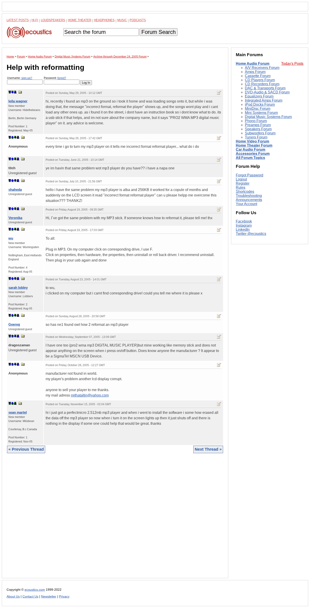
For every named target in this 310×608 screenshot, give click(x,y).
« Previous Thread (26, 449)
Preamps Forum (258, 125)
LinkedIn (243, 230)
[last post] (15, 92)
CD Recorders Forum (262, 84)
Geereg (14, 324)
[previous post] (12, 137)
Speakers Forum (258, 129)
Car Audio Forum (250, 149)
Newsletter (48, 596)
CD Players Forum (260, 80)
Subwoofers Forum (260, 133)
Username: (19, 78)
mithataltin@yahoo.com (90, 395)
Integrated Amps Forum (263, 100)
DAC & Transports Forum (265, 88)
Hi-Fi (35, 20)
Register (242, 183)
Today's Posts (292, 63)
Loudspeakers (53, 20)
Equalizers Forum (259, 96)
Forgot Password (249, 175)
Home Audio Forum (252, 63)
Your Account (246, 204)
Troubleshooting (249, 196)
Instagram (244, 226)
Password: (55, 78)
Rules (240, 187)
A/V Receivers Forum (262, 68)
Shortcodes (245, 191)
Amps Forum (255, 72)
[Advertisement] (115, 519)
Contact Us (30, 596)
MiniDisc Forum (257, 109)
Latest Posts (18, 20)
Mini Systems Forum (261, 113)
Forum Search (158, 32)
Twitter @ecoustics (251, 234)
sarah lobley (18, 287)
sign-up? (26, 78)
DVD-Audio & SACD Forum (267, 92)
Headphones (104, 20)
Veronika (15, 218)
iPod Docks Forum (260, 104)
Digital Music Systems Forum (268, 117)
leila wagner (17, 101)
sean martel (17, 412)
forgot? (61, 78)
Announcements (249, 200)
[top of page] (9, 92)
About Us (13, 596)
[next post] (12, 92)
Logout (241, 179)
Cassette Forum (258, 76)
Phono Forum (256, 121)
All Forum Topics (250, 158)
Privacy (64, 596)
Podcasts (138, 20)
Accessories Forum (253, 154)
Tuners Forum (256, 137)
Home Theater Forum (254, 145)
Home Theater (79, 20)
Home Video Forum (252, 141)
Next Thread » (208, 449)
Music (122, 20)
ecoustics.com (35, 589)
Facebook (244, 222)
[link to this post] (20, 91)
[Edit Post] (219, 93)
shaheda (15, 189)
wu (10, 238)
